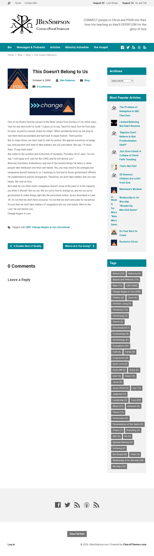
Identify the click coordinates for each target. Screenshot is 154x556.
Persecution (120, 418)
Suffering (119, 448)
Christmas (120, 309)
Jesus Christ (121, 388)
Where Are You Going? (78, 246)
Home (18, 3)
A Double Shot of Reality (27, 246)
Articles (55, 47)
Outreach (133, 406)
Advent (118, 273)
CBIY (28, 227)
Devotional (63, 227)
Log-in (11, 544)
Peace (118, 412)
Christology (120, 315)
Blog (20, 55)
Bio (10, 47)
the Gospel (101, 47)
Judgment (119, 394)
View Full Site (77, 534)
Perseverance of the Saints (128, 424)
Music (118, 406)
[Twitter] (128, 47)
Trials (135, 454)
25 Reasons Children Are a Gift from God (129, 178)
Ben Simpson (67, 80)
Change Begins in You (44, 227)
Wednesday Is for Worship (128, 460)
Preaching (133, 430)
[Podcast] (139, 47)
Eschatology (120, 339)
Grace (134, 370)
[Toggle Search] (9, 3)
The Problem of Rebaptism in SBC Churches (129, 111)
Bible (117, 285)
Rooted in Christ (128, 241)
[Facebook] (122, 47)
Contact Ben (31, 3)
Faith (117, 352)
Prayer (118, 430)
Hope (130, 376)
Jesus (117, 382)
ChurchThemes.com (134, 544)
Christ (132, 297)
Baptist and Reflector (126, 279)
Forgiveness (120, 358)
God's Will (119, 370)
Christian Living (122, 303)
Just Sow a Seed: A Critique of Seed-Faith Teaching (130, 155)
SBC (116, 436)
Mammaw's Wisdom (130, 189)
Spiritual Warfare (122, 442)
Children (118, 297)
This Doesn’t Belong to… (46, 55)
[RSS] (133, 47)
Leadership (120, 400)
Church (118, 321)
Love (136, 400)
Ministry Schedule (77, 47)
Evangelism (121, 346)
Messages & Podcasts (31, 47)
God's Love (120, 364)
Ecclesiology (121, 333)
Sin (127, 436)
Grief (117, 376)
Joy (136, 388)
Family (130, 352)
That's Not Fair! (128, 166)
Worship (119, 466)
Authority (134, 273)
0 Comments (44, 86)
